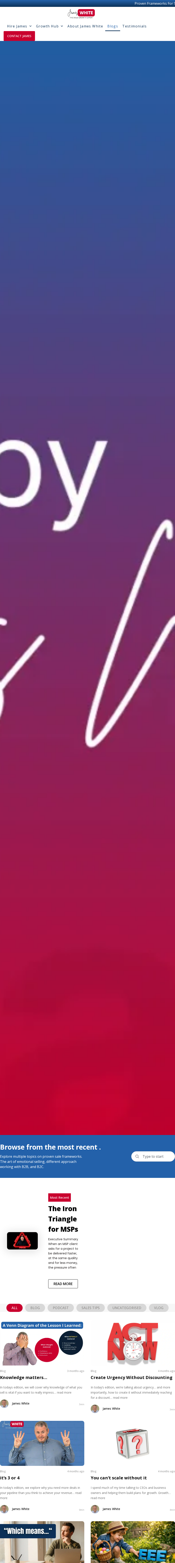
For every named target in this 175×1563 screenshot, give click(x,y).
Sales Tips (91, 1307)
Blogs (112, 26)
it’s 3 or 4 (9, 1478)
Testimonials (134, 26)
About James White (85, 26)
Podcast (61, 1307)
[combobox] (153, 1156)
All (15, 1307)
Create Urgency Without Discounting (131, 1377)
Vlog (158, 1307)
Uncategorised (126, 1307)
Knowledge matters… (23, 1377)
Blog (35, 1307)
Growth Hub (47, 26)
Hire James (17, 26)
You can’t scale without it (119, 1478)
